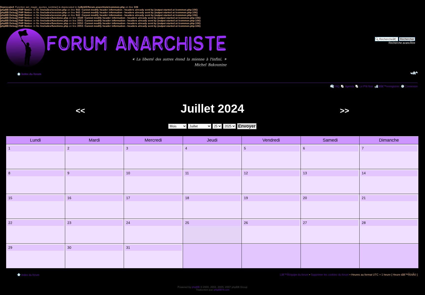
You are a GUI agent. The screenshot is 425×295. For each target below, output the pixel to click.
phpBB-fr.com (221, 289)
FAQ (337, 86)
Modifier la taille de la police (414, 73)
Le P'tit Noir (366, 86)
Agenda (349, 86)
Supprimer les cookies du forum (330, 274)
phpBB (196, 287)
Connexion (411, 86)
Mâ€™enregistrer (389, 86)
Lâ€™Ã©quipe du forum (294, 274)
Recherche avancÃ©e (402, 42)
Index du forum (31, 74)
